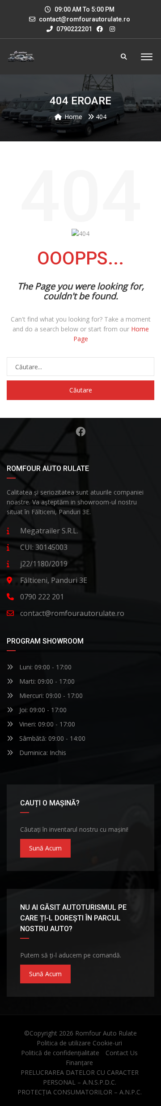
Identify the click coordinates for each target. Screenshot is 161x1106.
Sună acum (45, 848)
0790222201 (73, 29)
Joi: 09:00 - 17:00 (42, 710)
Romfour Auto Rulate (106, 1033)
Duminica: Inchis (41, 752)
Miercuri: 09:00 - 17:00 (50, 695)
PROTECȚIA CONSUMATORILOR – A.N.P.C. (79, 1092)
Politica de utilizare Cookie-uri (79, 1043)
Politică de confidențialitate (60, 1052)
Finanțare (79, 1062)
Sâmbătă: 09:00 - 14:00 (51, 738)
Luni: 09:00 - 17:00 (44, 667)
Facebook (80, 431)
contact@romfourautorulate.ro (84, 19)
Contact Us (122, 1052)
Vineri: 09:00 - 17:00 (46, 724)
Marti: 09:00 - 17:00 (46, 681)
